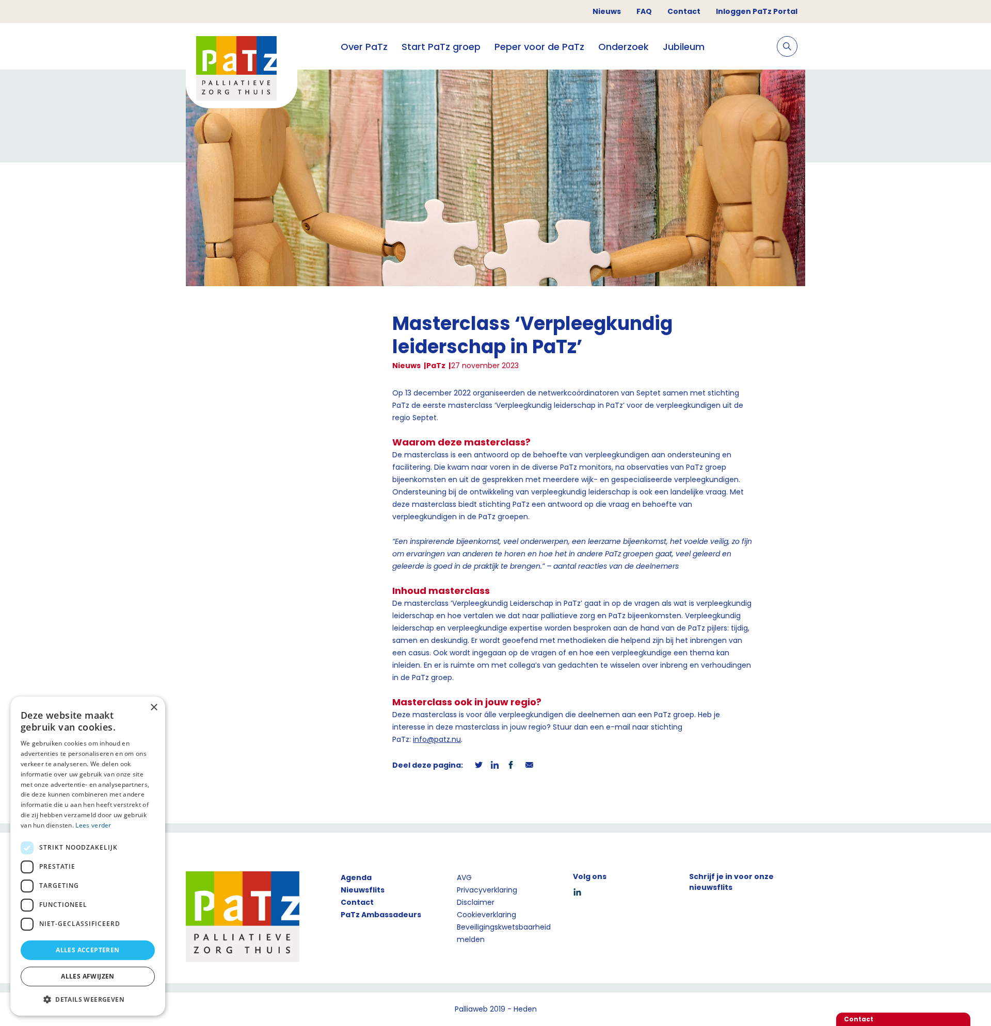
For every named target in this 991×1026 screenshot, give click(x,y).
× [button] (153, 707)
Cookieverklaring (486, 914)
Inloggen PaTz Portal (756, 11)
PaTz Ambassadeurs (381, 914)
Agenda (356, 877)
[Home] (241, 70)
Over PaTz (364, 46)
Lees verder (93, 825)
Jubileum (684, 46)
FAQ (644, 11)
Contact (683, 11)
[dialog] (87, 856)
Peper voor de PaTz (539, 46)
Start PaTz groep (441, 46)
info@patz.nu (437, 739)
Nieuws (607, 11)
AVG (464, 877)
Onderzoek (623, 46)
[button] (88, 999)
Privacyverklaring (487, 890)
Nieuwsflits (363, 890)
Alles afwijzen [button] (88, 976)
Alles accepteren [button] (87, 950)
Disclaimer (475, 902)
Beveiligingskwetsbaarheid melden (504, 933)
